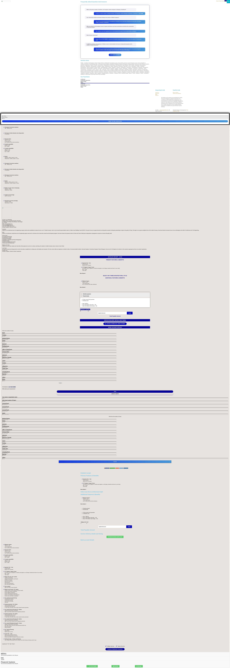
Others (3, 377)
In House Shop (5, 351)
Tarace (3, 360)
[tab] (116, 294)
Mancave (4, 374)
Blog (224, 1)
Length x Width (115, 393)
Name (3, 332)
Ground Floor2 (5, 406)
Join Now (222, 1)
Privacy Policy (175, 92)
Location (4, 335)
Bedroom (4, 343)
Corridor (4, 362)
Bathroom (4, 355)
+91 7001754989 (12, 386)
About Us (218, 1)
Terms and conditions (177, 93)
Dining (3, 340)
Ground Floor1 (5, 403)
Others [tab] (82, 82)
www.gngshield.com (164, 110)
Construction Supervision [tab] (85, 80)
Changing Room (6, 371)
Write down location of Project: (9, 400)
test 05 (2, 659)
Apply (129, 313)
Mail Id (3, 379)
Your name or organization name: (9, 397)
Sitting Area (5, 366)
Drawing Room (5, 346)
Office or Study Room (7, 349)
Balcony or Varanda (6, 357)
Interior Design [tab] (83, 81)
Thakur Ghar (5, 368)
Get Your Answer (115, 54)
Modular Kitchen (6, 338)
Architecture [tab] (83, 79)
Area (115, 391)
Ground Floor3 (5, 409)
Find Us (227, 1)
